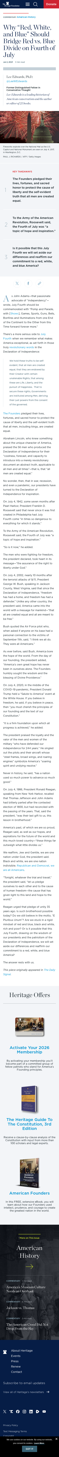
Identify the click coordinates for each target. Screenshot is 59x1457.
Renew (16, 1366)
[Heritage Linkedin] (31, 1412)
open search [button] (35, 4)
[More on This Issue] (29, 1266)
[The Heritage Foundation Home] (11, 4)
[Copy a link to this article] (39, 283)
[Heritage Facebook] (18, 1412)
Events (15, 1356)
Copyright (8, 1436)
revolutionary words (21, 347)
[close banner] (56, 1439)
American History (26, 17)
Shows (14, 313)
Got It (29, 1449)
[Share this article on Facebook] (28, 283)
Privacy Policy (10, 1425)
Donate (51, 4)
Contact (16, 1371)
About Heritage (22, 1350)
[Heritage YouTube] (44, 1412)
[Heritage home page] (5, 1352)
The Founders (11, 413)
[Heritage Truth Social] (11, 1412)
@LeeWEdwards (16, 81)
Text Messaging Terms (15, 1431)
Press (15, 1361)
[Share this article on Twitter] (17, 284)
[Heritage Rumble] (37, 1412)
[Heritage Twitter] (4, 1412)
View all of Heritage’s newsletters (23, 1392)
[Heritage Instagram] (24, 1412)
